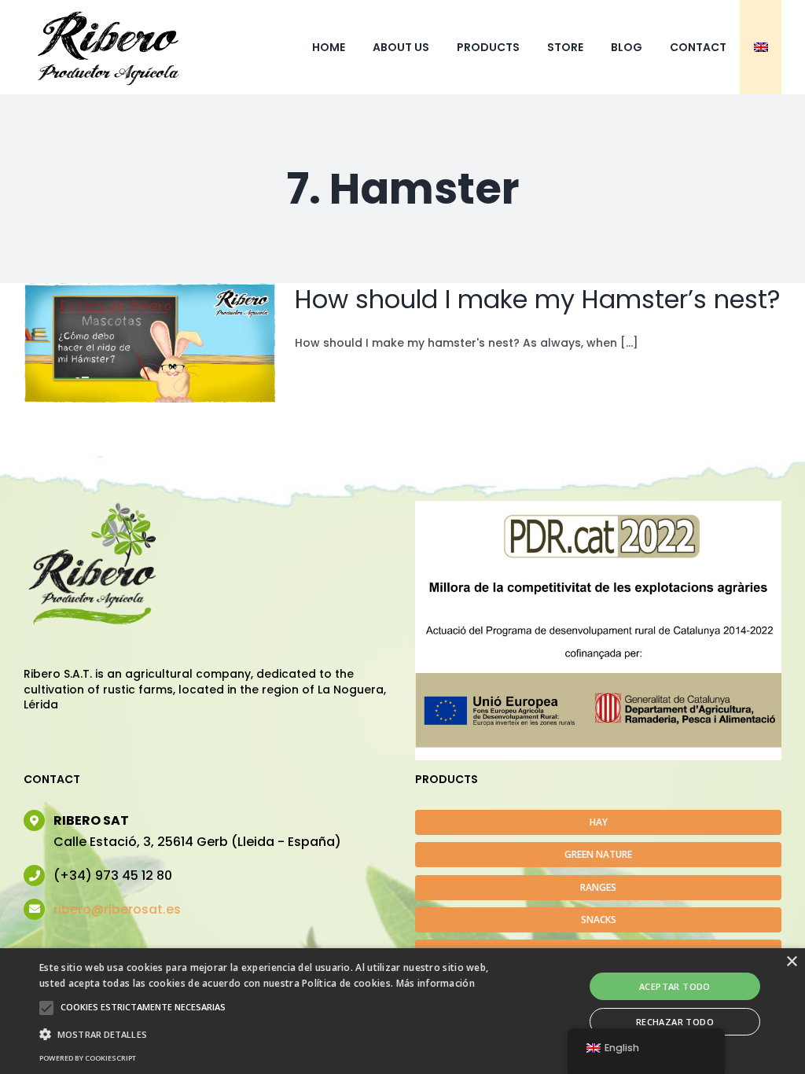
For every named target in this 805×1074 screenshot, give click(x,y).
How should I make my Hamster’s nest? (538, 299)
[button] (46, 1008)
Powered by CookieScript (87, 1058)
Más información (436, 983)
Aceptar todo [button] (675, 986)
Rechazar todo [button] (675, 1022)
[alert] (402, 1011)
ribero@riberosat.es (117, 909)
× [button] (791, 962)
